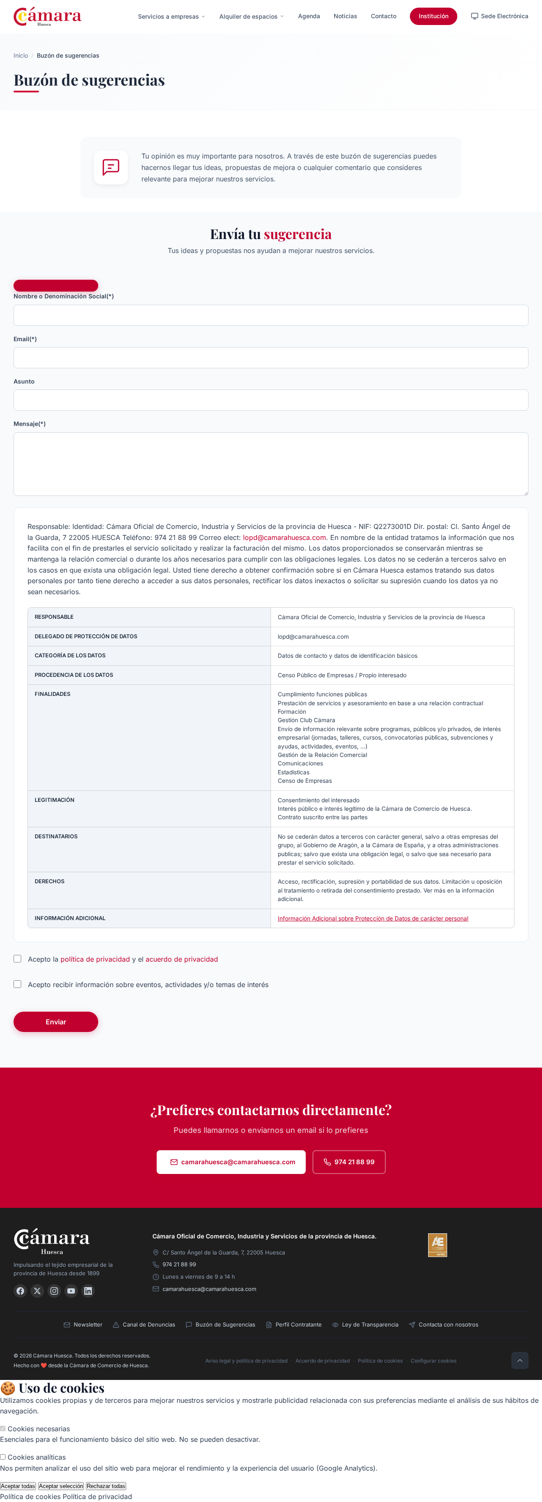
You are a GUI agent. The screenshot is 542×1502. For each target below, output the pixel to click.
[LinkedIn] (88, 1291)
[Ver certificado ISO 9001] (462, 1245)
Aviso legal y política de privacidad (246, 1360)
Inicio (21, 55)
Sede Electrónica (504, 15)
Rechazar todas (106, 1486)
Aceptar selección (61, 1486)
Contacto (383, 15)
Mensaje (30, 423)
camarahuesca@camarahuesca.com (238, 1162)
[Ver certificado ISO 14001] (516, 1245)
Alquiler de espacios (248, 16)
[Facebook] (20, 1291)
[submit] (56, 286)
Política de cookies (380, 1360)
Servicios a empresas (168, 16)
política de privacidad (95, 959)
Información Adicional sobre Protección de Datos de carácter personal (373, 918)
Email (25, 338)
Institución (433, 15)
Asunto (24, 381)
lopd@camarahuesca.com (284, 537)
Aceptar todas (18, 1486)
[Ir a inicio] (73, 1241)
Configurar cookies (433, 1360)
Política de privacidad (97, 1496)
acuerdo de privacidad (182, 959)
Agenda (309, 15)
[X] (37, 1291)
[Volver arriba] (520, 1360)
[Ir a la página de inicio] (48, 16)
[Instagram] (54, 1291)
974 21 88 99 (355, 1162)
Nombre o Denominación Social (64, 296)
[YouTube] (71, 1291)
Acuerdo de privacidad (323, 1360)
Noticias (345, 15)
